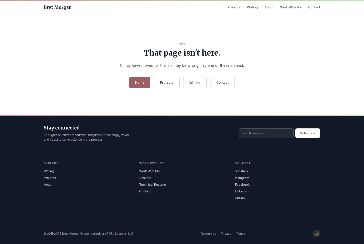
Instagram (242, 178)
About (269, 7)
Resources (208, 233)
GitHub (240, 198)
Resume (145, 178)
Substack (241, 171)
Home (140, 82)
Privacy (226, 233)
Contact (314, 7)
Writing (252, 7)
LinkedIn (241, 191)
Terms (240, 233)
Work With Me (290, 7)
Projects (234, 7)
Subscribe (308, 133)
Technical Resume (152, 185)
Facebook (242, 185)
